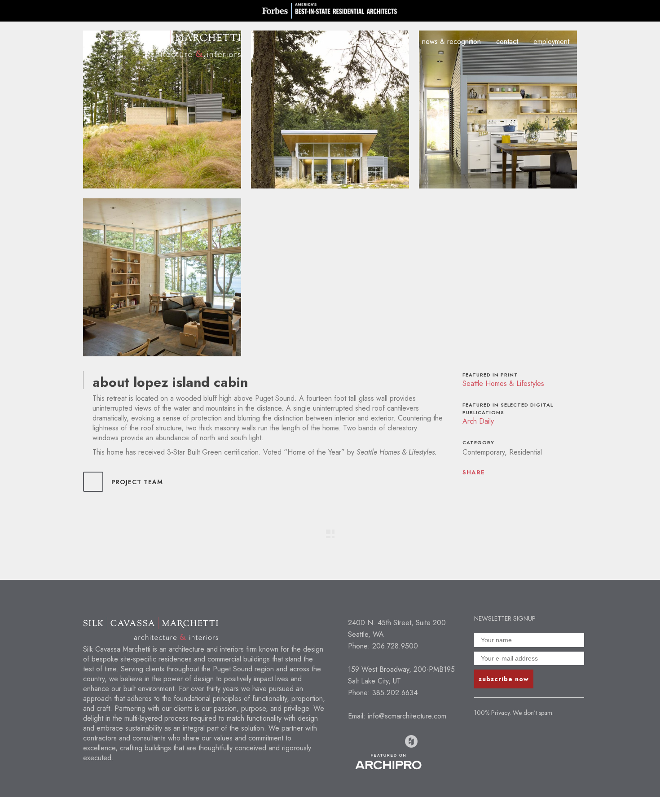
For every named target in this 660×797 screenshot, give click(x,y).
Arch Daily (478, 421)
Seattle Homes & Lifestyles (503, 383)
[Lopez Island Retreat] (162, 109)
